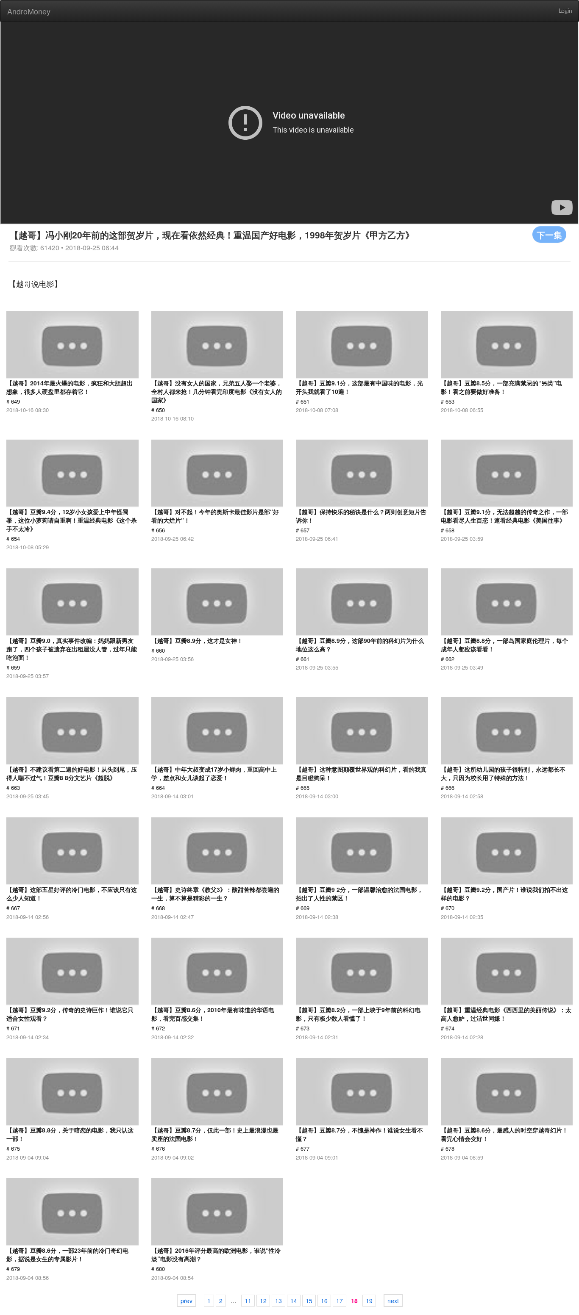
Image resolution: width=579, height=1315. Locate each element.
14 (293, 1300)
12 (263, 1300)
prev (186, 1300)
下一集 (549, 234)
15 (309, 1300)
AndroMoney (28, 11)
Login (565, 11)
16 (324, 1300)
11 (248, 1300)
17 (339, 1300)
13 (278, 1300)
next (393, 1300)
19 (369, 1300)
